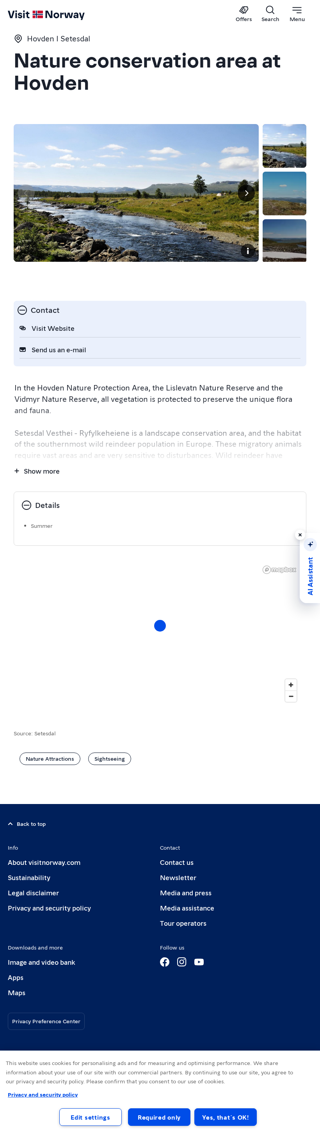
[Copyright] (248, 251)
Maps (16, 992)
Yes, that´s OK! (225, 1117)
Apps (15, 977)
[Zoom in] (291, 684)
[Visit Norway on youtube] (199, 962)
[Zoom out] (291, 696)
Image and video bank (41, 961)
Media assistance (187, 907)
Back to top (31, 823)
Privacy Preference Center (46, 1020)
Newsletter (178, 877)
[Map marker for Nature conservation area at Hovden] (160, 626)
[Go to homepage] (57, 14)
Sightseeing (109, 758)
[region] (160, 1093)
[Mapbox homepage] (279, 569)
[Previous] (26, 193)
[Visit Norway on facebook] (164, 962)
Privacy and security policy (49, 907)
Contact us (177, 861)
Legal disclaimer (33, 892)
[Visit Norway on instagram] (182, 962)
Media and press (186, 892)
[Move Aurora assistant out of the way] (300, 535)
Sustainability (29, 877)
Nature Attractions (50, 758)
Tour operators (183, 922)
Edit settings (90, 1117)
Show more (42, 470)
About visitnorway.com (44, 861)
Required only (159, 1117)
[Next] (246, 193)
